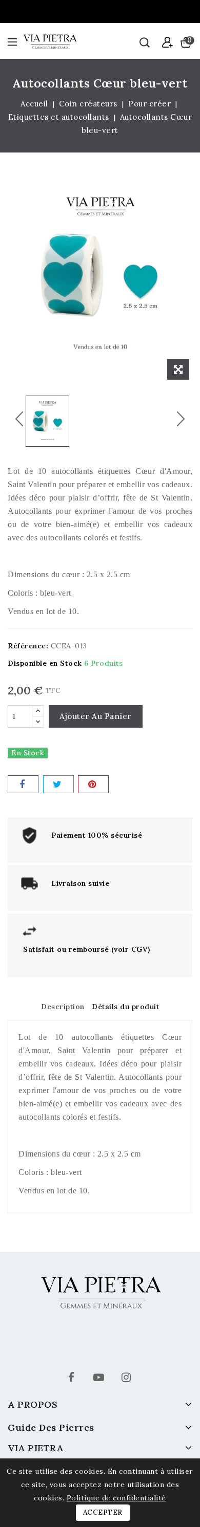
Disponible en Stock (45, 663)
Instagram (127, 1378)
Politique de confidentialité (116, 1497)
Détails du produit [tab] (125, 1006)
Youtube (100, 1378)
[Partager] (23, 784)
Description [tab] (63, 1006)
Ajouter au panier (95, 716)
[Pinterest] (93, 784)
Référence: (28, 645)
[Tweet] (58, 784)
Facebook (73, 1378)
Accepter (103, 1512)
